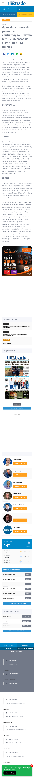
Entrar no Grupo (10, 773)
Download (26, 616)
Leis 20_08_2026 (7, 625)
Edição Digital (10, 8)
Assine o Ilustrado (10, 14)
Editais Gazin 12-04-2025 (8, 598)
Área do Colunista (17, 651)
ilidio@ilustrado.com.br (15, 742)
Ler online (17, 404)
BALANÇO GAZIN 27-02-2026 (10, 584)
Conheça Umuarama (25, 648)
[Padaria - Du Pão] (17, 261)
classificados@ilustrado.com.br (17, 729)
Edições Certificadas (26, 8)
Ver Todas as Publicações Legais (17, 631)
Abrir (27, 574)
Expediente (8, 648)
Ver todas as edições (17, 408)
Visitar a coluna (20, 463)
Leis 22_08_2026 (7, 616)
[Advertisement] (17, 298)
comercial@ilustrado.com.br (16, 756)
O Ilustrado (8, 645)
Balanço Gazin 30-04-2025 (9, 593)
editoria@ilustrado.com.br (16, 716)
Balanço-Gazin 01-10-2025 (9, 588)
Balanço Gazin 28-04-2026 (9, 574)
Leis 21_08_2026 (7, 621)
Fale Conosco (25, 645)
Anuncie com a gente (26, 14)
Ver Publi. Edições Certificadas (17, 603)
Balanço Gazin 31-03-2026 (9, 579)
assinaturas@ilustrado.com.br (17, 703)
